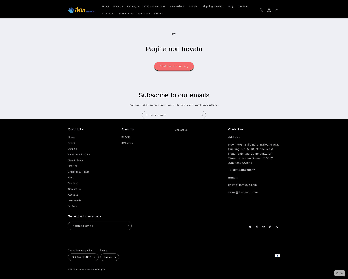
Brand (71, 143)
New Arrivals (75, 160)
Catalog (72, 148)
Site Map (73, 183)
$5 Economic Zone (79, 154)
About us (73, 194)
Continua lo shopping (174, 66)
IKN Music (127, 143)
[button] (118, 6)
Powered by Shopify (95, 269)
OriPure (72, 206)
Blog (70, 177)
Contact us (74, 189)
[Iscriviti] (202, 115)
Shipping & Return (79, 171)
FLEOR (125, 137)
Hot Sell (72, 166)
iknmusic (80, 269)
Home (71, 137)
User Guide (74, 200)
